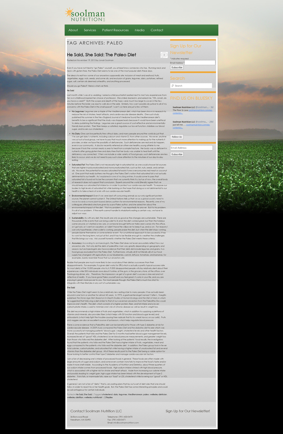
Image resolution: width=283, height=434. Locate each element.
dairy (115, 394)
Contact (157, 30)
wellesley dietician (158, 394)
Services (90, 30)
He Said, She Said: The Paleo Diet (101, 54)
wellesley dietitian (75, 397)
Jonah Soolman (106, 60)
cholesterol (107, 394)
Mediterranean (135, 394)
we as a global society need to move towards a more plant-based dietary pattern (118, 200)
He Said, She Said (84, 394)
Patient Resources (115, 30)
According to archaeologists (95, 243)
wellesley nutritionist (93, 397)
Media (139, 30)
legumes (123, 394)
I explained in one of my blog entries (116, 176)
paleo (146, 394)
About (73, 30)
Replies (108, 397)
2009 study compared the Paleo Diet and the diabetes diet (120, 327)
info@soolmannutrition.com (126, 422)
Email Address (177, 62)
